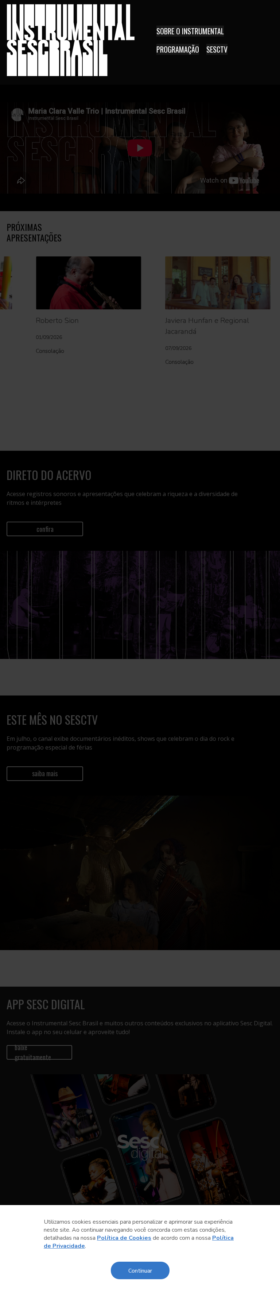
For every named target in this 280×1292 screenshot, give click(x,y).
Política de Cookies (124, 1238)
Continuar (140, 1270)
